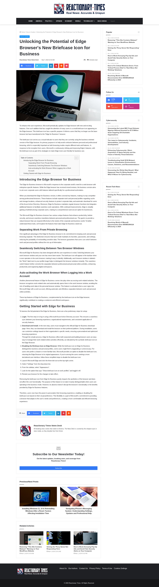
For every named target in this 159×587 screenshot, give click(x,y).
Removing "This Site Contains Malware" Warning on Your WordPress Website (31, 549)
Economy (68, 21)
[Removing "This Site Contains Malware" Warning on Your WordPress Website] (31, 538)
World (77, 21)
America (39, 21)
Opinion (59, 21)
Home (30, 21)
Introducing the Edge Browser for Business (38, 160)
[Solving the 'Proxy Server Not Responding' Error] (58, 538)
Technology (88, 21)
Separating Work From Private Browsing (42, 163)
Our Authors (72, 568)
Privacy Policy (94, 568)
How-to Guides (30, 32)
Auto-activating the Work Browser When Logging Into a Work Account (49, 169)
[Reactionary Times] (79, 9)
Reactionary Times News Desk (29, 60)
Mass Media (102, 21)
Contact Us (83, 568)
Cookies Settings (120, 568)
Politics (48, 21)
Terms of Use (107, 568)
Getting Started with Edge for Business (37, 173)
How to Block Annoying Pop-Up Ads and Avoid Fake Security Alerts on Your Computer (85, 549)
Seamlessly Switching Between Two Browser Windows (47, 165)
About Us (63, 568)
